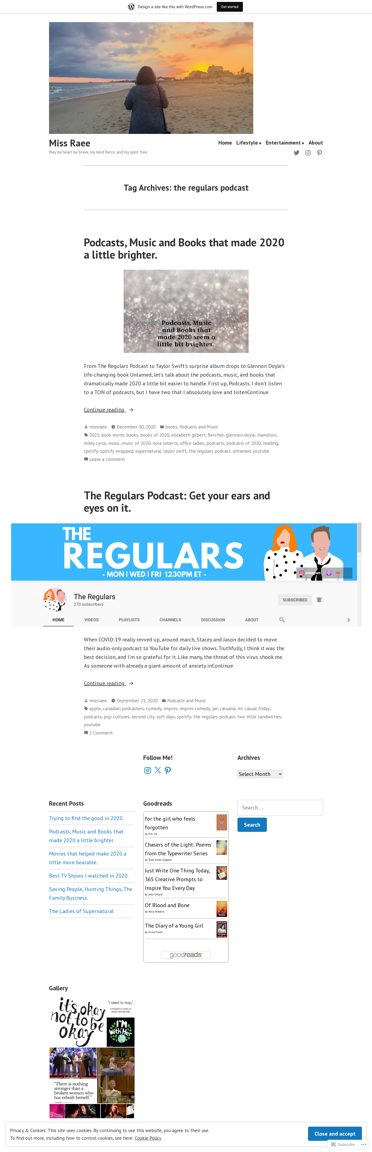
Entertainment (283, 143)
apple (95, 708)
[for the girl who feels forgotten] (222, 821)
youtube (261, 451)
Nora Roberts (156, 911)
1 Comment (101, 733)
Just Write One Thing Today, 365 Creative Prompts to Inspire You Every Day (177, 879)
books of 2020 (154, 435)
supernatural (148, 451)
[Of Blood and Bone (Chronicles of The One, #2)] (222, 908)
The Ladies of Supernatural (81, 911)
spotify (91, 451)
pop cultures (116, 716)
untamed (242, 451)
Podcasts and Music (198, 427)
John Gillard (155, 894)
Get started (230, 7)
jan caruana (223, 708)
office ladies (192, 443)
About (316, 143)
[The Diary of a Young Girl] (222, 929)
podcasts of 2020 (243, 443)
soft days (166, 716)
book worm (112, 435)
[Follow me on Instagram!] (308, 152)
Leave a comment (107, 459)
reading (270, 443)
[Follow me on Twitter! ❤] (297, 152)
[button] (77, 1022)
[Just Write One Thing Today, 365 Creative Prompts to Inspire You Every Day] (222, 872)
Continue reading (105, 410)
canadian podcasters (123, 708)
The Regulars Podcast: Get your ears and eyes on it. (177, 501)
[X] (157, 770)
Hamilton (266, 435)
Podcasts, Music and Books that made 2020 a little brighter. (184, 248)
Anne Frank (155, 932)
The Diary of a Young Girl (174, 925)
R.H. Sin (152, 834)
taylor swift (175, 451)
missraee (98, 427)
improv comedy (195, 708)
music (114, 443)
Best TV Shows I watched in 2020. (89, 875)
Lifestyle (247, 143)
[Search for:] (280, 807)
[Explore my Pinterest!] (318, 152)
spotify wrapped (116, 451)
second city (143, 716)
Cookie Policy (148, 1138)
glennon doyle (240, 435)
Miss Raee (69, 143)
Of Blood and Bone (167, 905)
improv (171, 708)
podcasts (215, 443)
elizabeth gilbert (188, 435)
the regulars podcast (209, 451)
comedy (153, 708)
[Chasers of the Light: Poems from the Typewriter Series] (222, 846)
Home (225, 143)
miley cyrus (95, 443)
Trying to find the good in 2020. (86, 818)
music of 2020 (136, 443)
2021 (94, 435)
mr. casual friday (253, 708)
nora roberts (165, 443)
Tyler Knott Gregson (160, 860)
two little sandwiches (259, 716)
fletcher (216, 435)
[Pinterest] (167, 770)
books (171, 427)
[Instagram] (147, 770)
